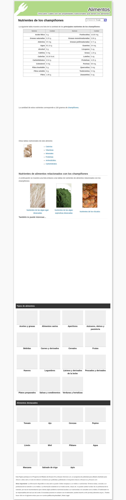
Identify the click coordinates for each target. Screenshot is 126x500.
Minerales (49, 153)
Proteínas (49, 157)
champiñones (73, 108)
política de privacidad (54, 495)
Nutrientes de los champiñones (40, 20)
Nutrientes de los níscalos (90, 212)
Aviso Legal (65, 495)
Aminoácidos (51, 160)
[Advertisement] (63, 91)
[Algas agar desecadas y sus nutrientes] (37, 207)
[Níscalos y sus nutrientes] (89, 207)
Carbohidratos (51, 164)
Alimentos (99, 9)
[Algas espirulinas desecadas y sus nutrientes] (63, 207)
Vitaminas (49, 150)
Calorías (49, 147)
